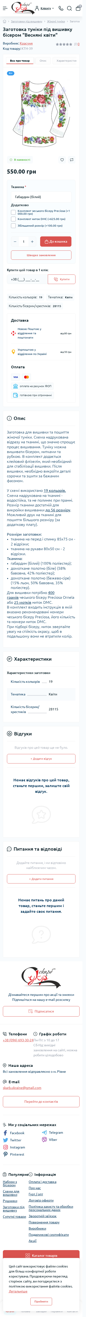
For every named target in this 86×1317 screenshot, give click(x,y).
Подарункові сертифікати (49, 1235)
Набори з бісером (10, 1183)
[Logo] (23, 8)
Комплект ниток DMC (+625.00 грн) (41, 218)
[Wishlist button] (62, 160)
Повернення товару (44, 1222)
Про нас (35, 1188)
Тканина (18, 187)
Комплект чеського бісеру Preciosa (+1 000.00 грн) (44, 212)
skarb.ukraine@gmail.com (22, 1088)
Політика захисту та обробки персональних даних (51, 1208)
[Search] (69, 8)
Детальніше (18, 1291)
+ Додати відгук (41, 758)
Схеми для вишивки (11, 1193)
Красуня (26, 43)
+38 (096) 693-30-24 (18, 1040)
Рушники (10, 1201)
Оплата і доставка (42, 1182)
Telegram (56, 1132)
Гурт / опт (36, 1194)
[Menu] (5, 8)
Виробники (37, 1228)
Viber (53, 1140)
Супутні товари (14, 1216)
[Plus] (32, 241)
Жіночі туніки (56, 21)
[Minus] (15, 241)
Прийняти (41, 1301)
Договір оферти (41, 1200)
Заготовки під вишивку (26, 21)
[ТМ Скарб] (41, 977)
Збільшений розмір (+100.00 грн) (40, 225)
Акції (33, 1241)
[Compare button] (71, 160)
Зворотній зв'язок (43, 1216)
